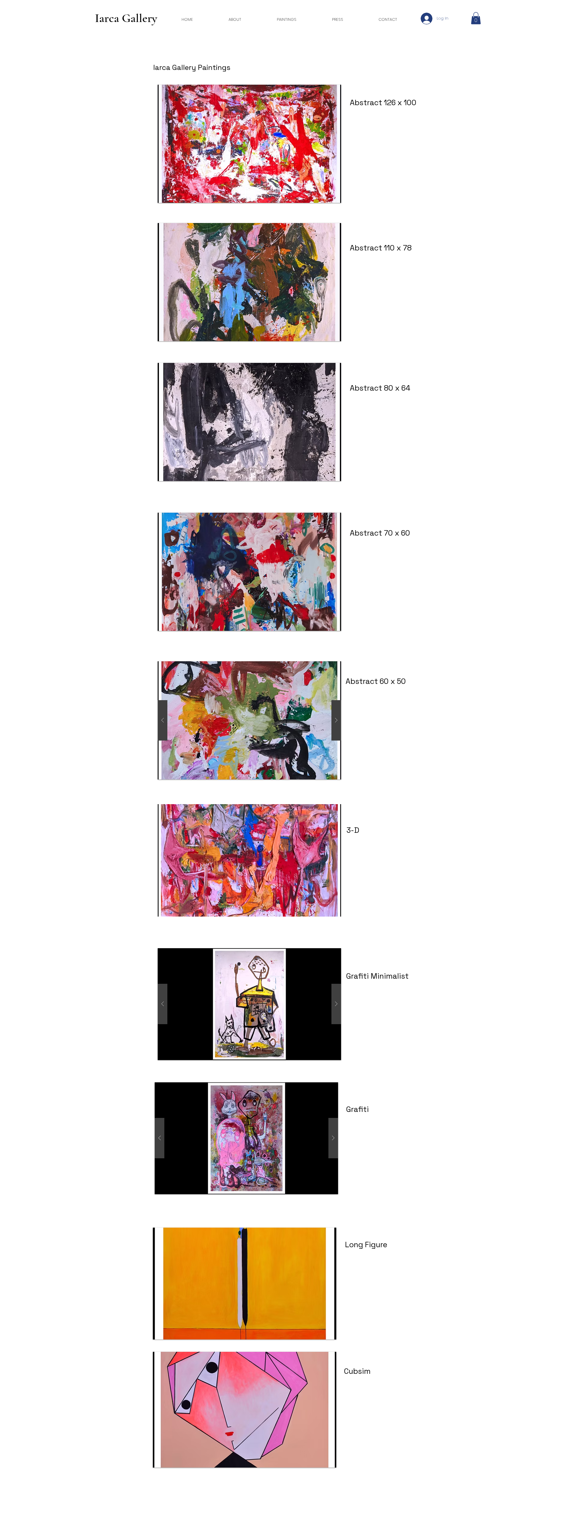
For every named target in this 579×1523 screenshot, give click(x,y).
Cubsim (357, 1371)
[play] (324, 1334)
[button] (476, 18)
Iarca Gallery (126, 18)
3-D (352, 830)
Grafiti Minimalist (377, 976)
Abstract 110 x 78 (381, 248)
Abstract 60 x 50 (376, 681)
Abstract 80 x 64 (380, 388)
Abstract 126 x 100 (384, 102)
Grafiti (357, 1109)
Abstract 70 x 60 (380, 533)
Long (354, 1244)
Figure (375, 1244)
